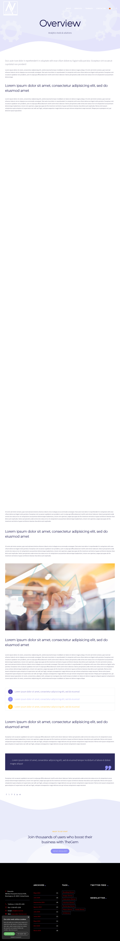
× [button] (28, 917)
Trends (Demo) (79, 909)
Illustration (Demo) (69, 899)
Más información (13, 930)
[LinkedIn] (17, 794)
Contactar (101, 8)
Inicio (68, 8)
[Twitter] (9, 794)
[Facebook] (6, 794)
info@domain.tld (17, 911)
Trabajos (89, 8)
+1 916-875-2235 (19, 904)
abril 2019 (37, 926)
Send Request (60, 851)
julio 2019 (37, 912)
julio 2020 (37, 898)
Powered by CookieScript (16, 937)
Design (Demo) (67, 895)
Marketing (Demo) (69, 906)
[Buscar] (116, 8)
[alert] (16, 927)
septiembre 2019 (39, 902)
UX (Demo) (66, 913)
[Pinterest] (12, 794)
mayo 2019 (37, 921)
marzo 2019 (37, 930)
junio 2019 (37, 916)
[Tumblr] (14, 794)
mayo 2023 (37, 893)
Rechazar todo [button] (22, 934)
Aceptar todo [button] (9, 934)
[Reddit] (20, 794)
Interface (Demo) (68, 902)
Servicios (78, 8)
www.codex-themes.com (19, 914)
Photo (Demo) (67, 909)
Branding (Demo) (68, 892)
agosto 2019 (38, 907)
